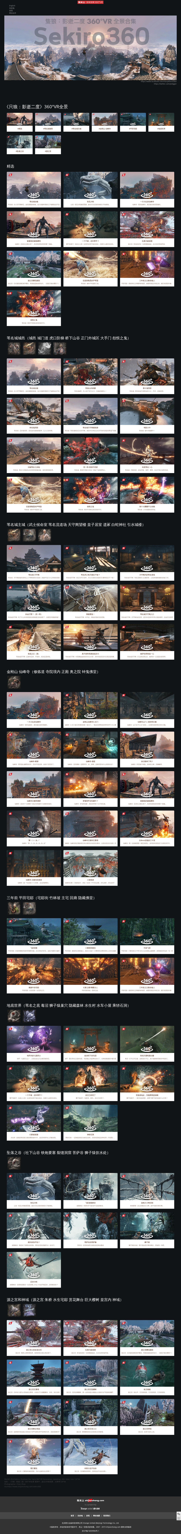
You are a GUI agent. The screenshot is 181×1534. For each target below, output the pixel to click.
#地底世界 (161, 128)
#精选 (19, 128)
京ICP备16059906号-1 (90, 1531)
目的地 (11, 8)
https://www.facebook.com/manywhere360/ (159, 81)
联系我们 (106, 1515)
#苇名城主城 (76, 128)
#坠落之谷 (20, 151)
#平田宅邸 (133, 128)
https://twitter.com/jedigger (165, 84)
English (12, 5)
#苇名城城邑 (48, 128)
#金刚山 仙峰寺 (105, 128)
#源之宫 (48, 151)
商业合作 (12, 13)
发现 (11, 10)
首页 (72, 1515)
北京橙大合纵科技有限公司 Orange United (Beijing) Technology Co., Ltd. (90, 1523)
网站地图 (96, 1515)
